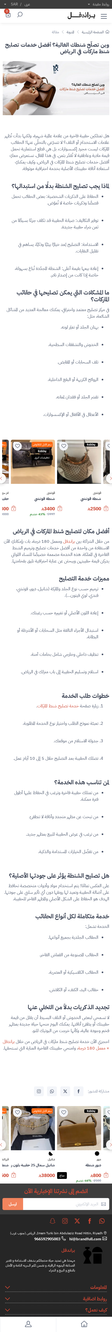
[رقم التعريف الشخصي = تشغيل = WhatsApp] (52, 1091)
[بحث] (19, 15)
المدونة (70, 32)
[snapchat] (52, 1221)
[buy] (106, 511)
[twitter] (77, 1221)
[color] (97, 1155)
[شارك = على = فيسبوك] (78, 1091)
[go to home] (84, 1325)
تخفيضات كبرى (42, 457)
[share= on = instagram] (39, 1091)
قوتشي (97, 493)
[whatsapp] (102, 1221)
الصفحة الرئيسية (93, 32)
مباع (62, 1175)
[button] (103, 15)
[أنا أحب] (63, 446)
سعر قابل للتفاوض (42, 444)
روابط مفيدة (101, 4)
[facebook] (90, 1221)
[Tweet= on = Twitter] (65, 1091)
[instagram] (65, 1221)
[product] (79, 462)
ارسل (13, 1204)
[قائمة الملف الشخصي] (28, 1325)
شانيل (51, 1159)
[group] (56, 478)
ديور (99, 1159)
